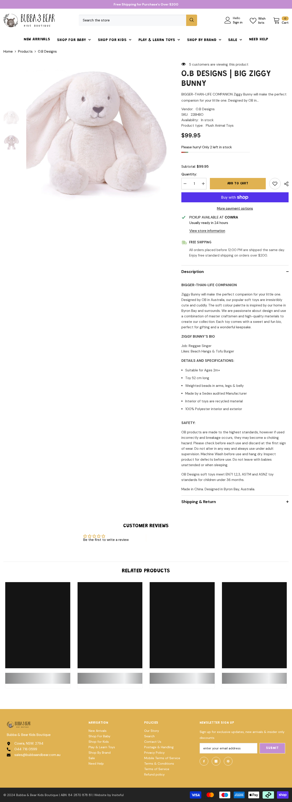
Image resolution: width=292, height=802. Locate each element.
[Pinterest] (228, 761)
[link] (37, 675)
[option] (97, 132)
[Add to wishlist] (275, 183)
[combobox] (132, 20)
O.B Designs (205, 109)
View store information (207, 231)
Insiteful (118, 795)
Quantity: (189, 174)
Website (100, 795)
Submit (272, 748)
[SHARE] (285, 183)
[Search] (138, 20)
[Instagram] (216, 761)
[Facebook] (204, 761)
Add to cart (237, 183)
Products (25, 51)
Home (8, 51)
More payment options (235, 208)
